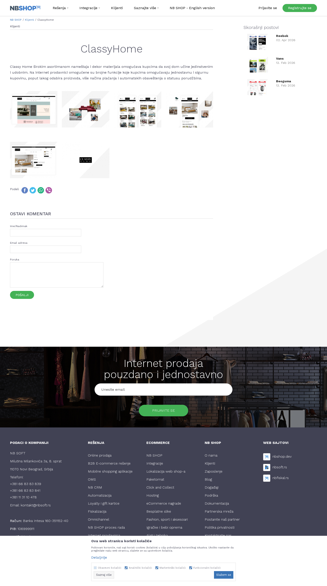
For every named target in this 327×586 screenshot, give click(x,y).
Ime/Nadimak (18, 226)
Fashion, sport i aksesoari (167, 519)
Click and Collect (160, 487)
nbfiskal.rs (280, 478)
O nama (211, 455)
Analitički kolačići (140, 567)
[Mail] (56, 190)
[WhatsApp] (40, 190)
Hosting (152, 495)
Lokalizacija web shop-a (165, 471)
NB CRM (95, 487)
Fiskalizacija (97, 511)
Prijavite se (163, 410)
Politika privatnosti (219, 527)
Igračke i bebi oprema (164, 527)
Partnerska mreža (219, 511)
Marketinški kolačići (172, 567)
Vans (280, 58)
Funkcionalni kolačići (207, 567)
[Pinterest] (64, 190)
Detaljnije (99, 557)
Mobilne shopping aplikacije (110, 471)
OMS (92, 479)
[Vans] (258, 64)
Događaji (211, 487)
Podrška (211, 495)
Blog (208, 479)
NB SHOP (16, 19)
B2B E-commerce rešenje (109, 463)
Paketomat (155, 479)
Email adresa (18, 242)
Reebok (282, 36)
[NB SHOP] (25, 8)
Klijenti (29, 19)
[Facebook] (24, 190)
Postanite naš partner (222, 519)
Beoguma (283, 81)
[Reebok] (258, 41)
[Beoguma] (258, 87)
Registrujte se (299, 8)
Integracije (154, 463)
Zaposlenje (213, 471)
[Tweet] (32, 190)
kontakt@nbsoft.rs (36, 505)
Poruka (14, 259)
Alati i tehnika (157, 535)
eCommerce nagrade (163, 503)
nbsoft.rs (279, 467)
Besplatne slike (158, 511)
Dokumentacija (217, 503)
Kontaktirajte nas (218, 535)
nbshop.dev (282, 456)
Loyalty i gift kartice (103, 503)
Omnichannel (98, 519)
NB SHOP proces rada (106, 527)
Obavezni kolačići (109, 567)
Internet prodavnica (104, 535)
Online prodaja (99, 455)
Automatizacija (99, 495)
